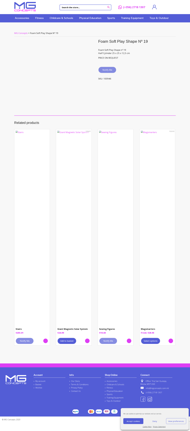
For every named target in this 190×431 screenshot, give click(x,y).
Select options (150, 340)
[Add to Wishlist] (45, 341)
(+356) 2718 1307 (134, 7)
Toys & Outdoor (159, 18)
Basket (38, 384)
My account (40, 381)
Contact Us (76, 391)
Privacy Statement (159, 427)
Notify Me (107, 69)
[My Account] (154, 7)
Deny (154, 421)
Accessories (22, 18)
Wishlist (38, 387)
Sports (111, 18)
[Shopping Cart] (172, 7)
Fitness (39, 18)
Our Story (75, 381)
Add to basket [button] (67, 340)
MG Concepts (25, 6)
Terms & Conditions (80, 384)
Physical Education (90, 18)
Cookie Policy (147, 427)
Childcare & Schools (61, 18)
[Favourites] (163, 7)
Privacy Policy (77, 387)
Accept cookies (133, 421)
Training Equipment (132, 18)
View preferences (176, 421)
